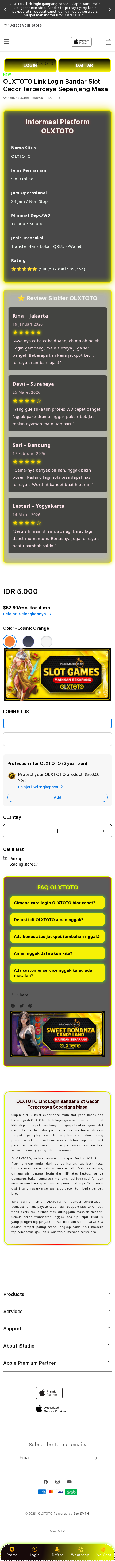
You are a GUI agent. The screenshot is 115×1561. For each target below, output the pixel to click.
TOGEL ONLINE (22, 739)
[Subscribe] (95, 1458)
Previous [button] (5, 9)
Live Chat (102, 1555)
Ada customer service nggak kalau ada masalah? (53, 972)
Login (35, 1555)
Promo (12, 1555)
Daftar (57, 1555)
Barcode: (38, 98)
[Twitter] (23, 1007)
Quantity (12, 817)
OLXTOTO (45, 1513)
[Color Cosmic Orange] (9, 641)
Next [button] (110, 9)
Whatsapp (80, 1555)
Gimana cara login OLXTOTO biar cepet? (54, 902)
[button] (19, 995)
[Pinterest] (31, 1007)
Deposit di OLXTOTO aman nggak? (48, 919)
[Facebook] (14, 1007)
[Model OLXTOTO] (57, 723)
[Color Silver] (46, 641)
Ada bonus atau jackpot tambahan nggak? (57, 936)
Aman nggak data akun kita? (43, 953)
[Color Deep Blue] (28, 641)
